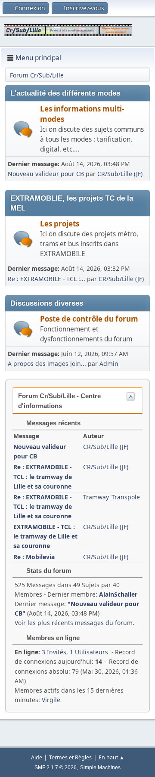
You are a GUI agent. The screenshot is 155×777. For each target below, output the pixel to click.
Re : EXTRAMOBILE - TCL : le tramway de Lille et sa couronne (42, 476)
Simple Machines (100, 768)
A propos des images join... (47, 363)
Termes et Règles (70, 757)
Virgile (51, 700)
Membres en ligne (52, 637)
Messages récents (53, 423)
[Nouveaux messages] (23, 129)
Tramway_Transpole (111, 497)
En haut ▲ (111, 757)
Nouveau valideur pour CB (46, 174)
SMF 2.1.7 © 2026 (55, 768)
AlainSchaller (118, 594)
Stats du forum (48, 570)
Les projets (59, 224)
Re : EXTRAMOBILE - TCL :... (46, 279)
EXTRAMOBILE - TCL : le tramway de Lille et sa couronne (45, 536)
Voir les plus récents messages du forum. (74, 623)
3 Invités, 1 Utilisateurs (61, 652)
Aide (36, 757)
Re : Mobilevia (34, 557)
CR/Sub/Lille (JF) (120, 174)
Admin (108, 363)
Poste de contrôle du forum (89, 319)
